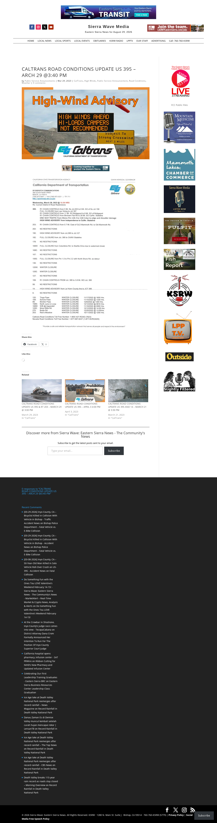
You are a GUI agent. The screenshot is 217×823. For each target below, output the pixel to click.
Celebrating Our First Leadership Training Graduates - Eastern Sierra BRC (40, 677)
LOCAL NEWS (44, 41)
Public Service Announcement (112, 80)
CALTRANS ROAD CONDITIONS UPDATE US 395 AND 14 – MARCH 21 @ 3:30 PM (127, 407)
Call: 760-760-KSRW (179, 41)
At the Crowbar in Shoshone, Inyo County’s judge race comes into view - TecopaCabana (40, 626)
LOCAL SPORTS (63, 41)
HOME (30, 41)
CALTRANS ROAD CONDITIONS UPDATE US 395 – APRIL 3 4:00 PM (82, 405)
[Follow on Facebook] (31, 27)
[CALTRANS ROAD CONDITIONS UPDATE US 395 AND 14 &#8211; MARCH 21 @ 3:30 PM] (128, 390)
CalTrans (78, 80)
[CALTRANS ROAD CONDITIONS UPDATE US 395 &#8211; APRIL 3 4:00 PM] (85, 390)
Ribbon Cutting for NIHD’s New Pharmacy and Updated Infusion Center (39, 665)
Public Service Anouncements (40, 80)
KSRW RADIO (116, 41)
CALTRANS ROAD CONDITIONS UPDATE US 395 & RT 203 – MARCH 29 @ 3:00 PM (41, 407)
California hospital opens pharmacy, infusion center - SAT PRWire (41, 657)
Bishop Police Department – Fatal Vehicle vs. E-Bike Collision (41, 527)
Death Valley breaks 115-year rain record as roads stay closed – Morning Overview (41, 781)
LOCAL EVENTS (82, 41)
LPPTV (130, 41)
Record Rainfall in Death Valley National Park (40, 789)
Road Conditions (137, 80)
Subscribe (114, 451)
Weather (26, 83)
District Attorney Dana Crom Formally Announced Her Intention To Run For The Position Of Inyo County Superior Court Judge (39, 641)
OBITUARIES (99, 41)
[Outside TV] (179, 360)
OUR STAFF (142, 41)
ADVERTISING (158, 41)
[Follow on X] (44, 27)
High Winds (90, 80)
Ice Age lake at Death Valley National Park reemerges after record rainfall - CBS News (40, 761)
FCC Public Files (179, 104)
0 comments (39, 83)
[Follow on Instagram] (38, 27)
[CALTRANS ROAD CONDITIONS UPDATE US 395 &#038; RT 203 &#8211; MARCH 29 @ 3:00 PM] (42, 390)
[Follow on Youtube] (51, 27)
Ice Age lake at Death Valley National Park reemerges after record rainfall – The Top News (40, 741)
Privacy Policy (176, 814)
